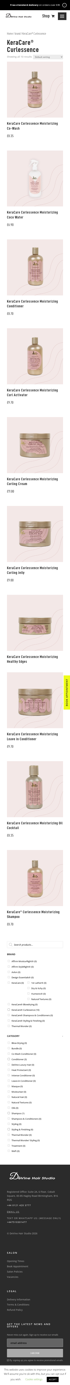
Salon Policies (15, 1271)
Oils (15, 1107)
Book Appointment (17, 1266)
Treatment (18, 1145)
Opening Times (15, 1261)
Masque (17, 1086)
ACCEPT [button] (53, 1379)
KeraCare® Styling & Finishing (28, 1020)
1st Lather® (38, 982)
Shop (46, 16)
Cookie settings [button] (33, 1379)
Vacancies (12, 1276)
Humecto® (38, 993)
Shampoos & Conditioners (26, 1118)
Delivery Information (18, 1299)
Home (10, 33)
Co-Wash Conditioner (24, 1053)
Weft (16, 1151)
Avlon (16, 972)
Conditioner (19, 1059)
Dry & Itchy (38, 988)
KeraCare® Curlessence (25, 1009)
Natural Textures (41, 999)
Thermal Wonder (22, 1026)
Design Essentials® (23, 977)
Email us (13, 1211)
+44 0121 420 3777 (19, 1205)
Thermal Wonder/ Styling (26, 1140)
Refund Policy (15, 1309)
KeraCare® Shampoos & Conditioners (32, 1015)
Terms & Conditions (18, 1304)
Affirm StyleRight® (23, 966)
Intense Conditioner (23, 1075)
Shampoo (18, 1113)
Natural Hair (19, 1097)
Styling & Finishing (22, 1129)
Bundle (17, 1048)
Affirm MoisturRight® (24, 961)
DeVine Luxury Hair (23, 1064)
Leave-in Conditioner (24, 1080)
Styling (16, 1124)
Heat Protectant (21, 1070)
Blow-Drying (19, 1043)
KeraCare (18, 982)
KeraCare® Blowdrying (25, 1004)
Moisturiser (19, 1091)
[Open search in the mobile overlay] (35, 944)
